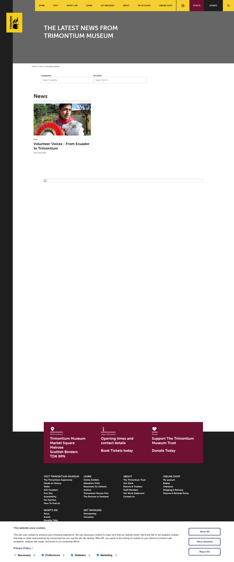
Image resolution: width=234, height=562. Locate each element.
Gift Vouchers (51, 489)
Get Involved (107, 5)
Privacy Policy (23, 548)
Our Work (128, 483)
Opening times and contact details (117, 440)
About (126, 5)
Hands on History (52, 483)
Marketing (106, 555)
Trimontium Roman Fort (96, 493)
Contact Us (129, 496)
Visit (55, 5)
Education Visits (92, 483)
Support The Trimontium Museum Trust (173, 440)
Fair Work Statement (133, 493)
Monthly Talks (51, 520)
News (41, 66)
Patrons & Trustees (132, 486)
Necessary (24, 555)
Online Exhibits (91, 479)
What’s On (72, 5)
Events (47, 516)
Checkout (168, 486)
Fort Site (48, 493)
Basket (166, 483)
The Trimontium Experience (58, 479)
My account (144, 5)
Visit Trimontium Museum (61, 476)
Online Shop (165, 5)
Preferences (52, 555)
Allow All (204, 531)
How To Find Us (52, 503)
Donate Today (163, 450)
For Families (50, 499)
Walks (47, 486)
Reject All (204, 551)
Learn (89, 5)
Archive (87, 489)
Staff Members (130, 489)
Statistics (80, 555)
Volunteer (89, 516)
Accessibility (50, 496)
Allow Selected (205, 541)
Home (42, 5)
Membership (90, 513)
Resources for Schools (95, 486)
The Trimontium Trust (134, 479)
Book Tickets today (117, 450)
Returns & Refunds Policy (176, 493)
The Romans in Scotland (96, 496)
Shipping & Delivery (173, 489)
